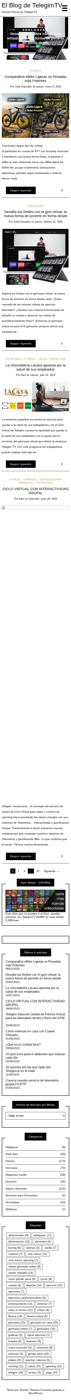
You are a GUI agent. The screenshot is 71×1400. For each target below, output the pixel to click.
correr (46, 1279)
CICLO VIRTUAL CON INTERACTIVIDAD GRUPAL (36, 491)
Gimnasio (30, 479)
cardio (50, 1247)
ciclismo (15, 1254)
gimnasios (46, 1328)
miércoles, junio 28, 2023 (42, 498)
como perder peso (22, 1279)
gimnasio (16, 1322)
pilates (14, 1360)
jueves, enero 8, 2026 (48, 86)
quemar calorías (37, 1360)
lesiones (33, 1341)
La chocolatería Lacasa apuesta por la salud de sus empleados (36, 367)
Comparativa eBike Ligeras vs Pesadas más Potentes (35, 79)
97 (38, 871)
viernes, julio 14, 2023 (42, 375)
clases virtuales (20, 1272)
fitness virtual (37, 1316)
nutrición (15, 1353)
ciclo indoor (37, 1254)
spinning (54, 1366)
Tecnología (44, 482)
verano (34, 1372)
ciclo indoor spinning (23, 1260)
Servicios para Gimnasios (35, 1195)
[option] (35, 38)
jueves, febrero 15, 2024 (49, 221)
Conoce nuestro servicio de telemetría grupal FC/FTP (32, 1082)
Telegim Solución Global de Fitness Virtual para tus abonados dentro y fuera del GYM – (35, 1018)
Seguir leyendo (21, 190)
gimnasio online (20, 1328)
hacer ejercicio (38, 1335)
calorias (33, 1247)
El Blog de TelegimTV (32, 5)
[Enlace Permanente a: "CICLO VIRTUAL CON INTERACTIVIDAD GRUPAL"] (35, 651)
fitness (15, 1316)
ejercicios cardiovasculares (27, 1297)
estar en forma (20, 1310)
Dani (23, 375)
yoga (52, 1372)
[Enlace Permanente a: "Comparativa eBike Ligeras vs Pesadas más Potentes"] (35, 115)
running (15, 1366)
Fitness (35, 70)
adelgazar (42, 1235)
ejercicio (54, 1285)
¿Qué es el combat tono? (23, 1044)
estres (43, 1310)
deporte (34, 1285)
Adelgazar (35, 30)
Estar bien (13, 359)
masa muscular (20, 1347)
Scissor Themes (30, 1389)
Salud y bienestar (52, 359)
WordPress (35, 1393)
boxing (14, 1247)
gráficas (15, 1335)
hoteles (15, 1341)
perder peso (38, 1353)
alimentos (43, 1241)
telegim (15, 1372)
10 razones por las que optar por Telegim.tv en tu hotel (28, 1069)
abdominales (18, 1235)
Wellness (35, 1209)
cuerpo (14, 1285)
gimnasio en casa (44, 1322)
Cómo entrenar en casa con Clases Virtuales (30, 1033)
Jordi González (38, 46)
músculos (44, 1347)
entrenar (44, 1303)
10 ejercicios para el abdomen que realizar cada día (35, 1055)
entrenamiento (20, 1303)
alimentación (19, 1241)
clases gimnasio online (24, 1266)
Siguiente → (51, 871)
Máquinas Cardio (35, 1174)
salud (34, 1366)
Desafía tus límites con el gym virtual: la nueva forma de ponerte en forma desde (35, 38)
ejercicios (16, 1291)
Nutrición (35, 1181)
